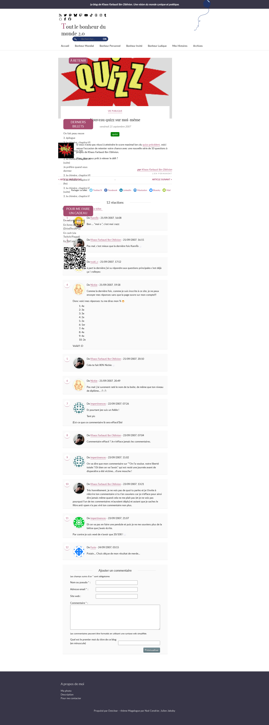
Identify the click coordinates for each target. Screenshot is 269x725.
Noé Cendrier (152, 710)
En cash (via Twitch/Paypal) (71, 234)
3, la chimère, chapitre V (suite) (76, 189)
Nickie (93, 284)
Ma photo (66, 690)
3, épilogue (69, 138)
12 (67, 547)
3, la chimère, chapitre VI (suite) (76, 160)
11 (67, 518)
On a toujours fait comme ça (73, 152)
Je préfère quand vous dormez (75, 168)
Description (67, 694)
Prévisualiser (152, 650)
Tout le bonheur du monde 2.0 (83, 30)
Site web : (75, 596)
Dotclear (113, 710)
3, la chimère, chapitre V (76, 196)
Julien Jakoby (167, 710)
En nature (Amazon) (74, 220)
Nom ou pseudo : (80, 582)
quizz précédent (151, 144)
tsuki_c (94, 261)
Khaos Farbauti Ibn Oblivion (157, 169)
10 (67, 484)
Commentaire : (79, 603)
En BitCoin (69, 241)
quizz (115, 134)
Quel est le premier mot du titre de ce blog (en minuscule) (93, 641)
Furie (93, 547)
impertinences (98, 403)
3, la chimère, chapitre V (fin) (76, 181)
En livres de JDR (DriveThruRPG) (72, 226)
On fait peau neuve (73, 133)
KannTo (94, 217)
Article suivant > (162, 179)
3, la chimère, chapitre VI (76, 175)
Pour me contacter (71, 698)
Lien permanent (162, 173)
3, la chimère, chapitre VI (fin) (76, 144)
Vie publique (115, 110)
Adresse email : (79, 589)
